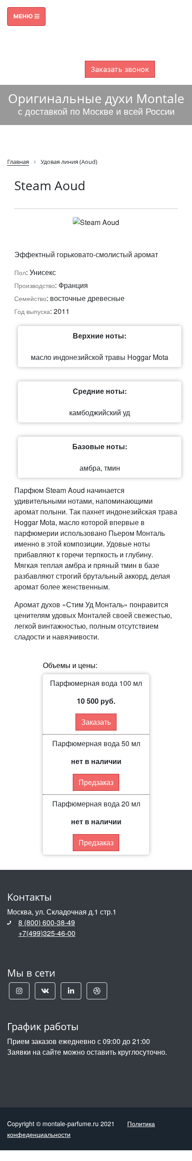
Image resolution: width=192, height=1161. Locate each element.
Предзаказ (96, 782)
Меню (23, 16)
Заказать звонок (120, 69)
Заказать (96, 722)
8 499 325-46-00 (120, 33)
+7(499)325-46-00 (46, 933)
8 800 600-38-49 (120, 23)
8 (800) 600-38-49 (46, 922)
